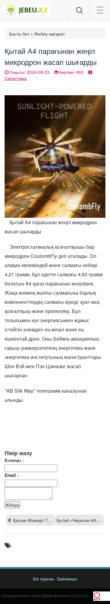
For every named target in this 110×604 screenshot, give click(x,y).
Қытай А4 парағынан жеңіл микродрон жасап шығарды (51, 56)
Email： (12, 475)
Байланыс (67, 579)
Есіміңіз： (15, 460)
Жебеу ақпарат (49, 34)
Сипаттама (16, 78)
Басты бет (19, 34)
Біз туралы (43, 579)
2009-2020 (80, 595)
